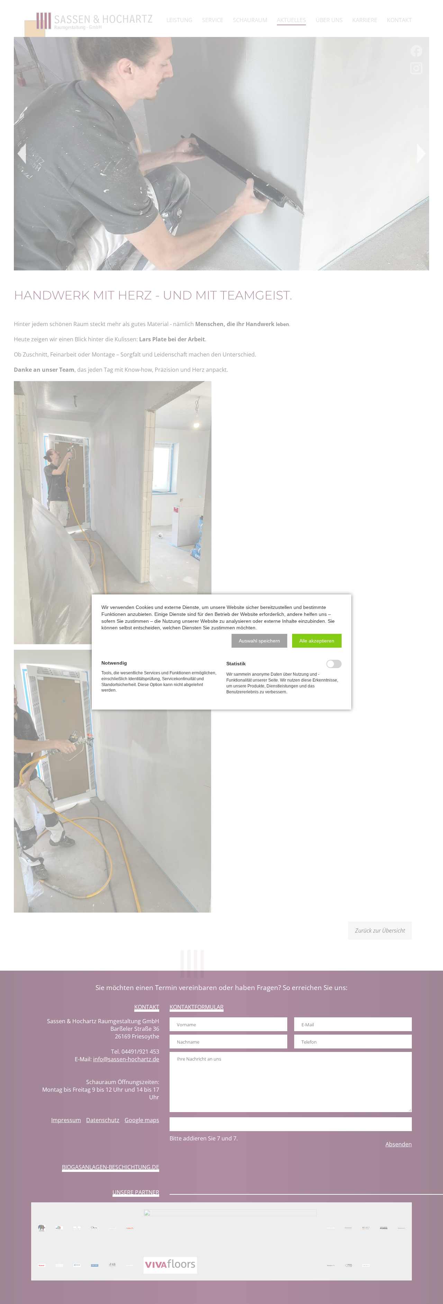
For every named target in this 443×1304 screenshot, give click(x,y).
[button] (259, 641)
